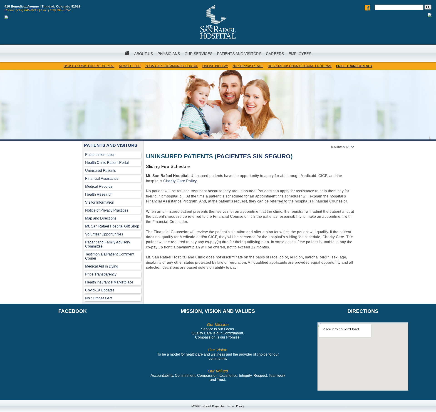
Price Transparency (100, 274)
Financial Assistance (102, 178)
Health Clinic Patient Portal (107, 162)
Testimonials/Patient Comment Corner (109, 256)
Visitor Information (99, 202)
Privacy (240, 406)
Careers (275, 54)
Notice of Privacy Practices (106, 210)
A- (344, 146)
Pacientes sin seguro (254, 156)
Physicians (169, 54)
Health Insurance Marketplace (109, 282)
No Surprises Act (98, 298)
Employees (300, 54)
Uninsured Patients (100, 170)
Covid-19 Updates (99, 290)
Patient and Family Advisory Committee (107, 244)
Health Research (98, 194)
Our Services (199, 54)
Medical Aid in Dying (101, 266)
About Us (143, 54)
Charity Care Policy (180, 181)
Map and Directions (100, 218)
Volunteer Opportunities (104, 234)
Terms (230, 406)
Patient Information (100, 155)
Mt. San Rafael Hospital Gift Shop (112, 226)
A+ (352, 146)
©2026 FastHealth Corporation (208, 406)
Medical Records (98, 186)
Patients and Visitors (239, 54)
